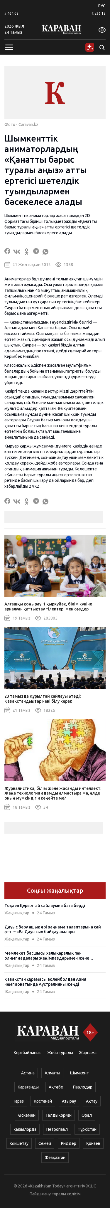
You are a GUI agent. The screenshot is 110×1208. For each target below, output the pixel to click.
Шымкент (79, 1073)
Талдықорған (58, 1115)
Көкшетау (19, 1143)
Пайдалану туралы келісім (55, 1194)
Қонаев (93, 1143)
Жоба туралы (60, 1052)
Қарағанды (28, 1087)
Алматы (52, 1073)
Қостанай (43, 1101)
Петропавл (57, 1129)
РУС (102, 6)
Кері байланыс (27, 1052)
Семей (44, 1143)
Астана (28, 1073)
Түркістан (87, 1129)
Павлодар (82, 1087)
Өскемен (26, 1115)
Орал (87, 1115)
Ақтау (91, 1101)
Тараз (18, 1101)
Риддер (68, 1143)
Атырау (69, 1101)
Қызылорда (24, 1129)
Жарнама (88, 1052)
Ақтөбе (56, 1087)
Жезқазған (55, 1157)
